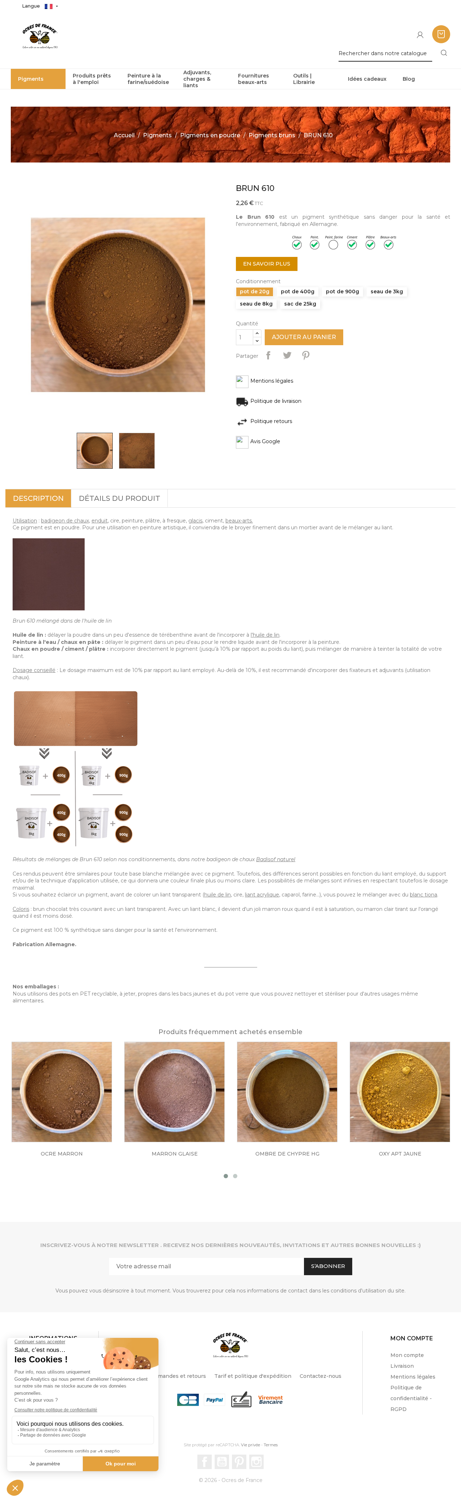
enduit (99, 520)
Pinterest (306, 355)
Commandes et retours (176, 1376)
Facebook (204, 1462)
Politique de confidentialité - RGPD (411, 1398)
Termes (271, 1444)
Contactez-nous (320, 1376)
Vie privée (250, 1444)
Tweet (287, 355)
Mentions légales (412, 1377)
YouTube (222, 1462)
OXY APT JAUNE (400, 1153)
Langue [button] (31, 6)
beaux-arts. (239, 520)
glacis (195, 520)
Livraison (402, 1366)
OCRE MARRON (62, 1153)
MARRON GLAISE (175, 1153)
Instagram (256, 1462)
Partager (268, 355)
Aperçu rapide (69, 1100)
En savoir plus (266, 263)
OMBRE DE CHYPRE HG (287, 1153)
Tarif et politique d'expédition (252, 1376)
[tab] (38, 498)
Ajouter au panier (304, 337)
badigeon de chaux (65, 520)
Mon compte (407, 1355)
